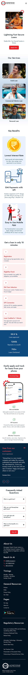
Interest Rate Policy (8, 644)
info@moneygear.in (10, 561)
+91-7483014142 (10, 563)
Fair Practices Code (9, 649)
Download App (14, 376)
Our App (6, 603)
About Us (6, 605)
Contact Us (6, 608)
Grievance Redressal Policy (11, 633)
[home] (8, 3)
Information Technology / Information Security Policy (13, 641)
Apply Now (14, 48)
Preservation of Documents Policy (12, 652)
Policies (5, 587)
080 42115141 (9, 566)
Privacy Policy (7, 592)
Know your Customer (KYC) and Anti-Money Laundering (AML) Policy (15, 630)
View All (14, 532)
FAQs (5, 590)
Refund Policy (7, 635)
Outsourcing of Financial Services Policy (14, 654)
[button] (26, 3)
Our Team (6, 595)
